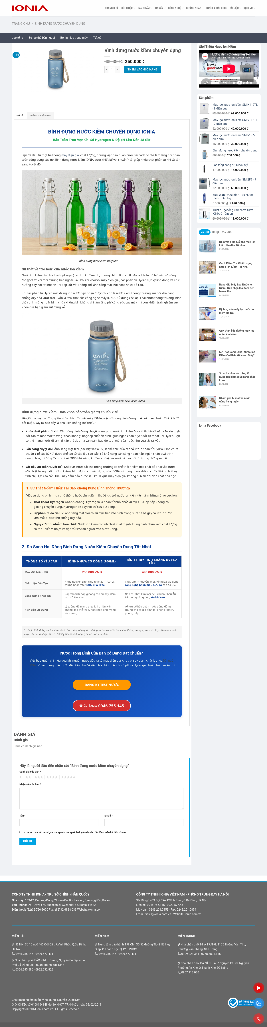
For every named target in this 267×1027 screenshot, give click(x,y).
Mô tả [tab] (20, 115)
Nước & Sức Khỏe (216, 8)
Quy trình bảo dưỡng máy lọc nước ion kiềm (236, 332)
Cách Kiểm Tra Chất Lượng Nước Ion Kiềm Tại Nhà (235, 265)
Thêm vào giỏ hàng (143, 69)
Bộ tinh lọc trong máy (74, 37)
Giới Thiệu (127, 8)
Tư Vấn (159, 8)
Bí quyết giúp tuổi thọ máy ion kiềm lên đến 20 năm (237, 243)
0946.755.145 (101, 705)
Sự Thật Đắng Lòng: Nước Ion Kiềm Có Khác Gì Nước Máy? (237, 353)
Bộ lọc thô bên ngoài (42, 37)
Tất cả (97, 37)
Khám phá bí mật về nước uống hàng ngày (234, 399)
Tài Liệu (234, 8)
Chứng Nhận (193, 8)
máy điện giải (70, 155)
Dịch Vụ (248, 8)
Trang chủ (21, 23)
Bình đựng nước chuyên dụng (60, 23)
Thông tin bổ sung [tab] (40, 115)
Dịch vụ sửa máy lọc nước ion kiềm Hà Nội (237, 311)
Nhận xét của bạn (30, 784)
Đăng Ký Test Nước (102, 684)
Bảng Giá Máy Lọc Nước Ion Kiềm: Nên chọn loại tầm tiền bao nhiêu (236, 288)
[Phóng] (16, 87)
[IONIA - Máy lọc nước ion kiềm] (30, 8)
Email (108, 815)
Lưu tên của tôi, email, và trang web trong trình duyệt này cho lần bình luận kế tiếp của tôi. (75, 832)
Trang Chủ (111, 8)
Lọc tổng (17, 37)
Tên (22, 815)
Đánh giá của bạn (30, 771)
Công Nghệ (174, 8)
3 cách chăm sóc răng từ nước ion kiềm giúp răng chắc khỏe (237, 377)
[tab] (205, 232)
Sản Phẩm (144, 8)
